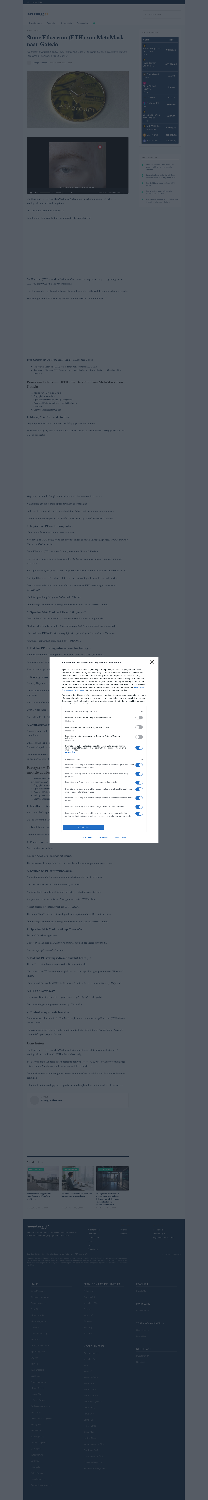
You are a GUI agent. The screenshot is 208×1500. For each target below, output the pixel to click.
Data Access (104, 837)
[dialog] (104, 750)
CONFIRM (83, 827)
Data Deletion (88, 837)
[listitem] (104, 711)
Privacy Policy (120, 837)
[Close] (153, 663)
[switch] (139, 717)
